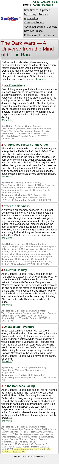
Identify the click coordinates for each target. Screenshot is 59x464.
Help (55, 1)
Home (27, 4)
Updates (45, 10)
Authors (43, 14)
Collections (30, 35)
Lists (42, 35)
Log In (35, 1)
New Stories (31, 10)
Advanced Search (34, 26)
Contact (45, 1)
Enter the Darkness (17, 206)
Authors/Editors (43, 4)
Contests (52, 26)
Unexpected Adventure (19, 326)
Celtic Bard (19, 54)
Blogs (39, 30)
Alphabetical (31, 18)
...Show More (40, 79)
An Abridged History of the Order (26, 144)
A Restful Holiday (15, 270)
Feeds (50, 35)
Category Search (34, 22)
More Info (7, 120)
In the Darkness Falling (19, 386)
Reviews (29, 30)
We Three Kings (14, 85)
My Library (30, 14)
